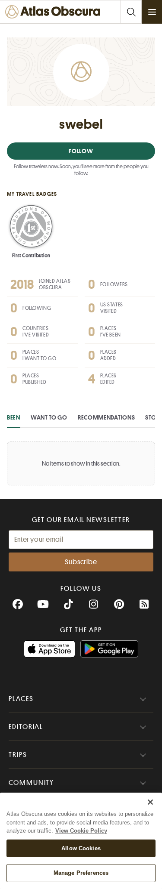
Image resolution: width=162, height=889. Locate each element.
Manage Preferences (81, 873)
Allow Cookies (81, 848)
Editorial (26, 726)
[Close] (150, 802)
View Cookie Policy (81, 830)
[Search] (131, 12)
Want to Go (49, 417)
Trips (18, 754)
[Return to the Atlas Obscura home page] (55, 12)
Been (13, 417)
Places (21, 698)
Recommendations (106, 417)
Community (31, 782)
